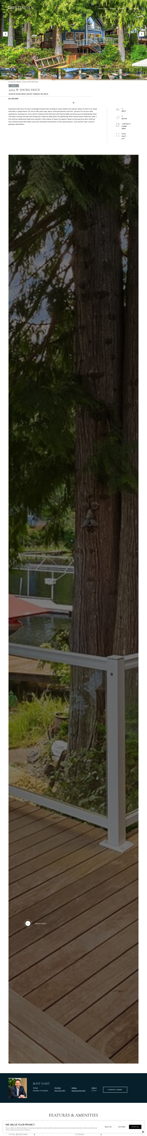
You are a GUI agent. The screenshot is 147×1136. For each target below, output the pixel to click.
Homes (113, 9)
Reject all (108, 1127)
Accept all (135, 1127)
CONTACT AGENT (115, 1090)
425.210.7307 (59, 1091)
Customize (121, 1127)
